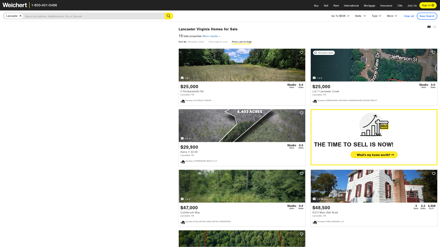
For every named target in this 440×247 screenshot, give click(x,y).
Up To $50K (338, 16)
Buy (316, 5)
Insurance (386, 5)
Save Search (427, 16)
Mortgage (369, 5)
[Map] (429, 27)
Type (374, 16)
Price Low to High (242, 41)
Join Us (412, 5)
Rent (336, 5)
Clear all (409, 16)
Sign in (426, 5)
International (351, 5)
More (390, 16)
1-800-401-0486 (44, 5)
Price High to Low (218, 41)
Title (399, 5)
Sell (326, 5)
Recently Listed (196, 41)
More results (211, 36)
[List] (434, 27)
